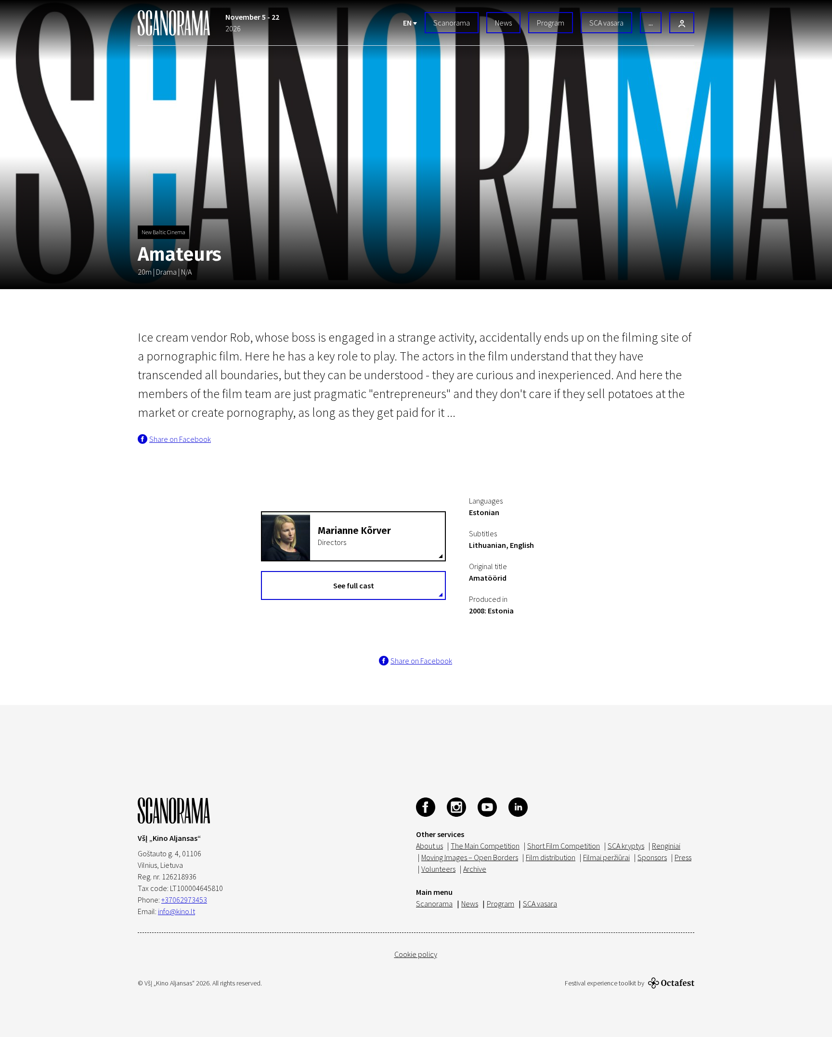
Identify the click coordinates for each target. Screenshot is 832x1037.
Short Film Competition (563, 846)
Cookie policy (415, 954)
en (408, 22)
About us (429, 846)
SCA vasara (606, 22)
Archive (474, 869)
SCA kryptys (626, 846)
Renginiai (666, 846)
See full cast (353, 585)
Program (550, 22)
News (503, 22)
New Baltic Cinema (163, 232)
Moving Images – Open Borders (469, 857)
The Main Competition (485, 846)
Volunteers (438, 869)
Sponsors (652, 857)
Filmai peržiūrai (606, 857)
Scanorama (451, 22)
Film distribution (550, 857)
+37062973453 (184, 899)
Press (683, 857)
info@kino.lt (176, 911)
